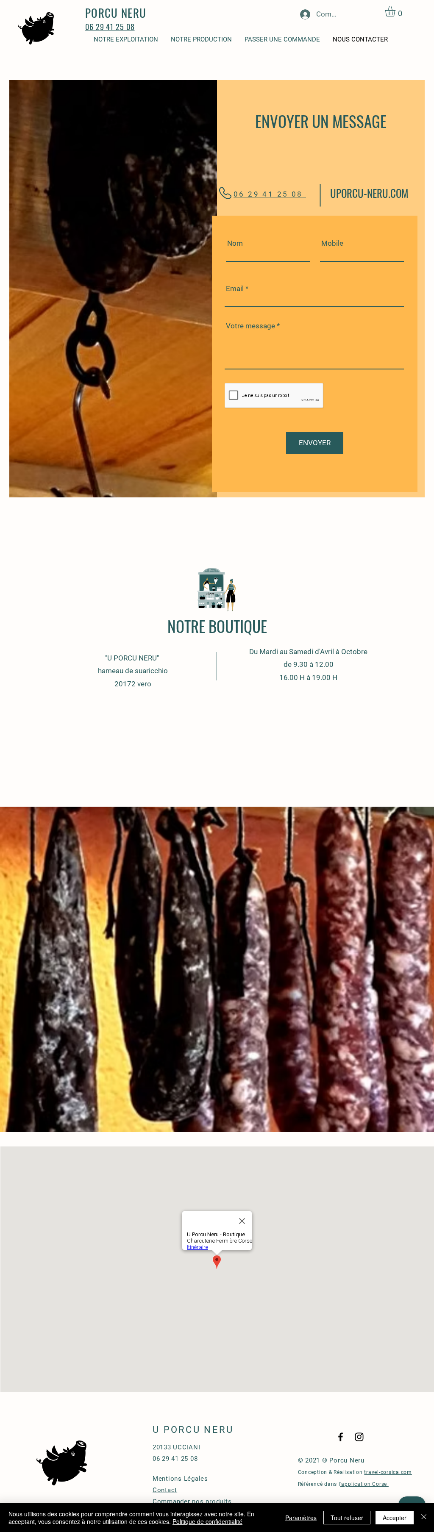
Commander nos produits (192, 1501)
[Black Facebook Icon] (340, 1437)
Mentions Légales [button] (180, 1478)
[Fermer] (424, 1517)
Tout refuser (347, 1517)
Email (235, 288)
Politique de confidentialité (207, 1521)
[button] (396, 11)
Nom (235, 243)
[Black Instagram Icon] (359, 1437)
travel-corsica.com (388, 1472)
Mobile (332, 243)
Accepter (394, 1517)
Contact (165, 1490)
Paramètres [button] (301, 1517)
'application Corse (364, 1484)
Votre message (250, 326)
